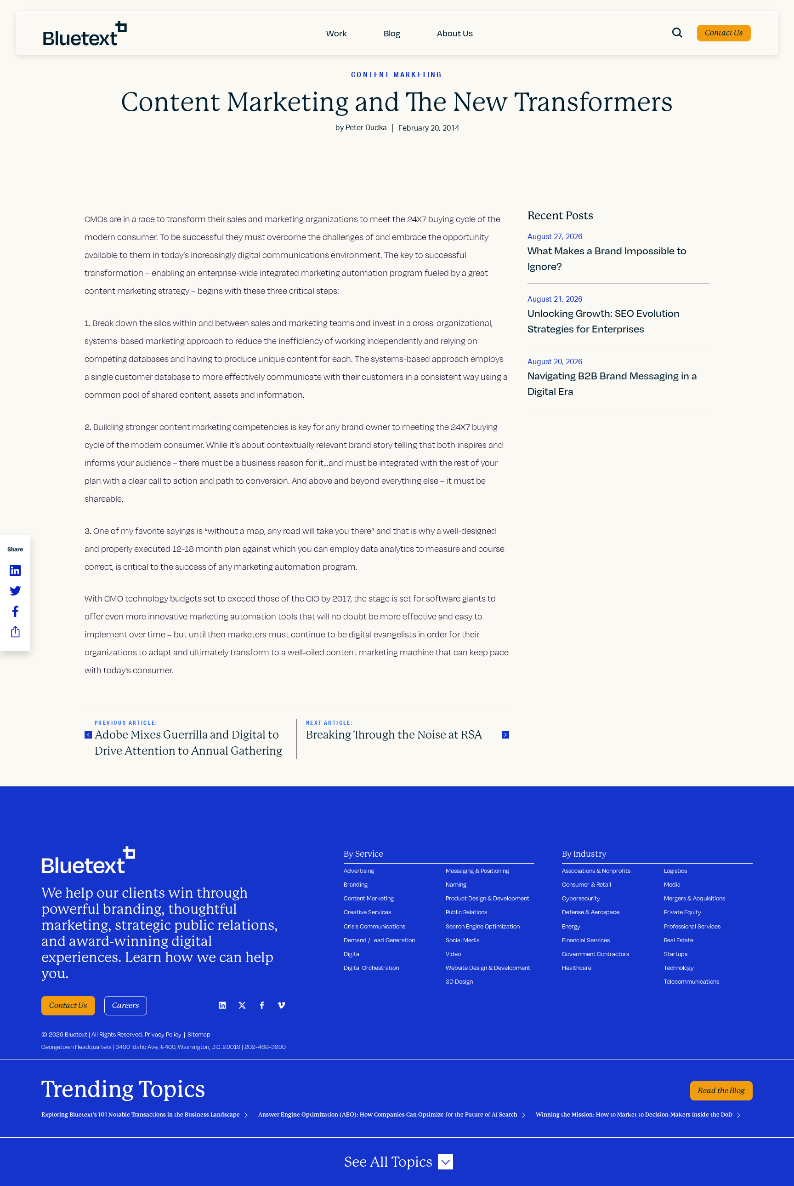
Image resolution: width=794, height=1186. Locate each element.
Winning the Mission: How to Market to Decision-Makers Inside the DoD (634, 1115)
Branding (356, 884)
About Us (455, 33)
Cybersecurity (581, 898)
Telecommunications (691, 981)
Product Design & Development (487, 898)
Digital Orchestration (371, 967)
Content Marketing (369, 898)
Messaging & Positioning (477, 870)
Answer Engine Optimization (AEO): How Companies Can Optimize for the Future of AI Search (387, 1115)
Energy (571, 926)
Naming (456, 884)
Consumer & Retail (586, 884)
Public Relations (466, 912)
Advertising (359, 870)
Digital (352, 954)
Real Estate (678, 940)
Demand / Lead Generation (379, 940)
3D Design (459, 981)
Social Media (463, 940)
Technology (679, 967)
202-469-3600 (265, 1046)
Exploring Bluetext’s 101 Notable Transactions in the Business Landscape (140, 1115)
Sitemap (198, 1034)
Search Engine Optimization (483, 926)
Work (336, 33)
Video (453, 954)
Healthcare (576, 967)
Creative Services (367, 912)
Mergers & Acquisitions (694, 898)
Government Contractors (595, 954)
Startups (675, 954)
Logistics (675, 870)
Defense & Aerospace (590, 912)
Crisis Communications (374, 926)
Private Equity (682, 912)
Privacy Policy (163, 1034)
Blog (392, 33)
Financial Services (586, 940)
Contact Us (724, 33)
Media (672, 884)
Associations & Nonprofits (596, 870)
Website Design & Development (488, 967)
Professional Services (692, 926)
